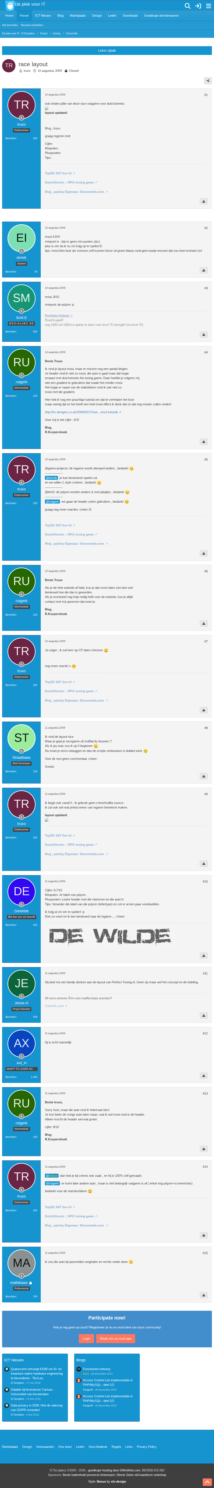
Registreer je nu (101, 1327)
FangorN (88, 1389)
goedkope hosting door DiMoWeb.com (114, 1470)
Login (86, 1338)
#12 (205, 1033)
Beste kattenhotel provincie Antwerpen (89, 1475)
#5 (206, 459)
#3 (206, 288)
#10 (205, 881)
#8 (206, 728)
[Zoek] (187, 6)
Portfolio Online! (57, 315)
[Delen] (208, 80)
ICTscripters (17, 1382)
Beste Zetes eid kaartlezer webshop (141, 1475)
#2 (206, 228)
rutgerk (54, 501)
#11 (205, 973)
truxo (27, 70)
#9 (206, 794)
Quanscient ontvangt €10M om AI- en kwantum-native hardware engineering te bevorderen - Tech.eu (37, 1373)
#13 (205, 1093)
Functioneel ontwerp (96, 1369)
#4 (206, 352)
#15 (205, 1253)
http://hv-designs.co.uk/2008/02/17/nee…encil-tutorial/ (81, 412)
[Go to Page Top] (207, 1482)
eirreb (53, 478)
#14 (205, 1166)
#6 (206, 571)
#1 (206, 95)
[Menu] (208, 6)
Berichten (10, 138)
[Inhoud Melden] (204, 201)
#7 (206, 641)
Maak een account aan (115, 1338)
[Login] (198, 6)
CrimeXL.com (54, 1006)
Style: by (107, 1481)
